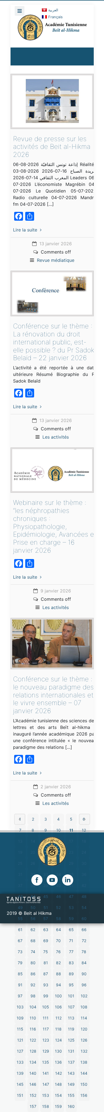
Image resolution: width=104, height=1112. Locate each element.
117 (46, 1029)
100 (58, 996)
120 (84, 1029)
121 (20, 1040)
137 (71, 1062)
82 (58, 962)
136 (58, 1062)
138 (83, 1062)
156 (83, 1095)
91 (20, 984)
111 (46, 1018)
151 (20, 1095)
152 (33, 1095)
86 (33, 973)
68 (33, 940)
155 (71, 1095)
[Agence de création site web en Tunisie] (24, 899)
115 (20, 1029)
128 (33, 1051)
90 (84, 973)
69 (45, 940)
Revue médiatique (55, 260)
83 (71, 962)
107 (71, 1007)
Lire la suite (25, 230)
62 (33, 929)
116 (33, 1029)
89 (71, 973)
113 (71, 1018)
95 (71, 984)
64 (58, 929)
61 (20, 929)
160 (71, 1106)
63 (45, 929)
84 (84, 962)
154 (58, 1095)
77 (71, 951)
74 (33, 951)
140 (32, 1073)
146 (32, 1084)
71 (71, 940)
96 (84, 984)
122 (33, 1040)
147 (45, 1084)
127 (20, 1051)
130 (58, 1051)
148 (58, 1084)
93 (45, 984)
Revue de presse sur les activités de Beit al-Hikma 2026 (51, 147)
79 (20, 962)
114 (84, 1018)
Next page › (84, 819)
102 (84, 996)
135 (45, 1062)
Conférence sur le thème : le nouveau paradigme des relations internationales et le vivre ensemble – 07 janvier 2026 (53, 695)
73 (20, 951)
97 (20, 996)
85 (20, 973)
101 (71, 996)
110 (33, 1018)
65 (71, 929)
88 (58, 973)
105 (45, 1007)
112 (58, 1018)
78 (84, 951)
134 (32, 1062)
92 (33, 984)
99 (45, 996)
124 (58, 1040)
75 (45, 951)
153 (45, 1095)
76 (58, 951)
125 (71, 1040)
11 (71, 830)
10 (58, 830)
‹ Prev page (19, 819)
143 (71, 1073)
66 (84, 929)
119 (71, 1029)
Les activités (55, 437)
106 (58, 1007)
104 (32, 1007)
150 (83, 1084)
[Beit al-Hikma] (52, 31)
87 (45, 973)
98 (33, 996)
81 (46, 962)
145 (20, 1084)
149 (71, 1084)
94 (58, 984)
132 (84, 1051)
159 (58, 1106)
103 (20, 1007)
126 (84, 1040)
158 (45, 1106)
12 (84, 830)
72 (84, 940)
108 (83, 1007)
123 (45, 1040)
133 (20, 1062)
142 (58, 1073)
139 (20, 1073)
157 (33, 1106)
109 (20, 1018)
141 (45, 1073)
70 (58, 940)
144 (83, 1073)
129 (45, 1051)
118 (58, 1029)
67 (20, 940)
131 (71, 1051)
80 (33, 962)
